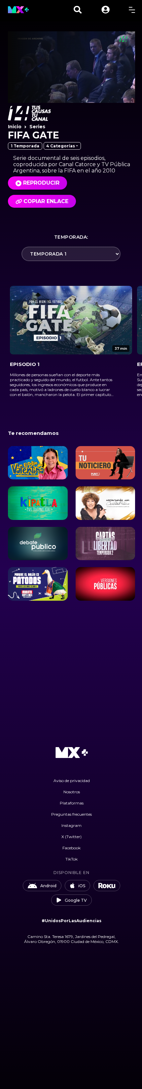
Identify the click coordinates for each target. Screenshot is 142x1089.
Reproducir (41, 183)
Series (37, 127)
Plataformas (72, 803)
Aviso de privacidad (71, 780)
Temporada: (71, 237)
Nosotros (71, 791)
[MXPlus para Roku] (107, 885)
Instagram (71, 825)
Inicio (14, 127)
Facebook (71, 847)
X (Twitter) (71, 836)
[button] (105, 10)
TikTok (71, 859)
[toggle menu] (132, 10)
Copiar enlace (45, 201)
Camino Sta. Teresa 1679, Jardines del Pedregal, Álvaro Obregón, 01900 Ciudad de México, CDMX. (71, 939)
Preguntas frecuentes (71, 814)
